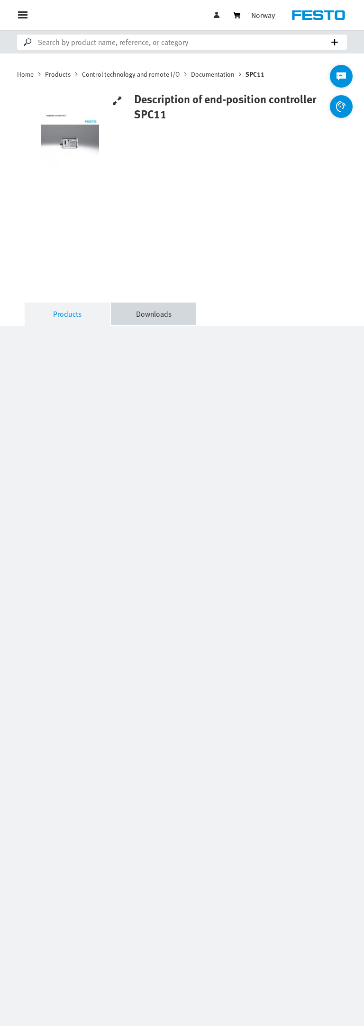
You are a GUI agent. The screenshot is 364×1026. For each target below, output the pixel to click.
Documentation (212, 74)
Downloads (154, 314)
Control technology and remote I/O (131, 74)
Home (25, 74)
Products (58, 74)
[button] (217, 15)
